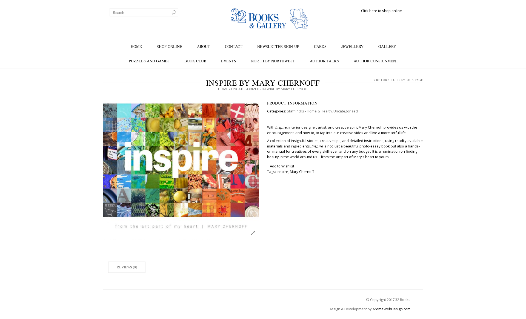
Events (228, 60)
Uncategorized (245, 88)
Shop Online (169, 46)
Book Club (195, 60)
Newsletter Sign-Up (278, 46)
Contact (233, 46)
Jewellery (352, 46)
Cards (320, 46)
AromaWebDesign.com (391, 308)
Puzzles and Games (149, 60)
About (203, 46)
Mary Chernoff (302, 171)
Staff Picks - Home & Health (309, 111)
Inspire (282, 171)
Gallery (387, 46)
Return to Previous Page (399, 80)
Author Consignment (376, 60)
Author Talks (324, 60)
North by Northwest (273, 60)
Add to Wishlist (282, 166)
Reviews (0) (127, 267)
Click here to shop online (381, 10)
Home (136, 46)
